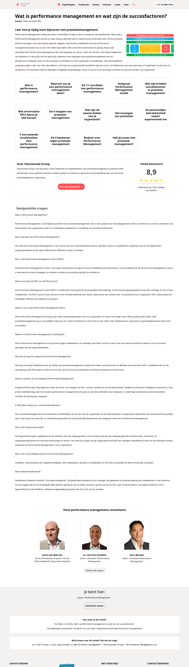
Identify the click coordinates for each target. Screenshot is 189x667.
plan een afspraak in (70, 186)
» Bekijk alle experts (94, 570)
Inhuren (107, 4)
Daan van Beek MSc (32, 21)
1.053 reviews (158, 187)
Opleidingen (68, 4)
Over (126, 4)
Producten (84, 4)
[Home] (17, 4)
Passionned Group (25, 4)
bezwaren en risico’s (72, 52)
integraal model (22, 65)
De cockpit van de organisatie (94, 440)
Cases (117, 4)
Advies (96, 4)
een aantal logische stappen (51, 43)
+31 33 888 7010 (165, 4)
